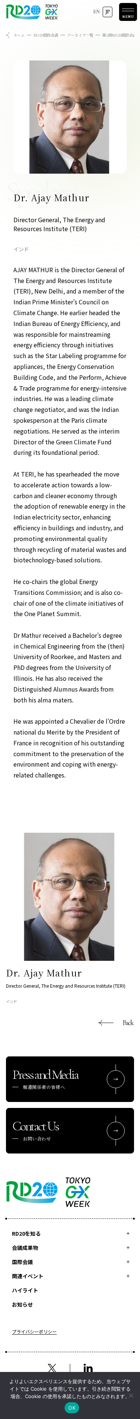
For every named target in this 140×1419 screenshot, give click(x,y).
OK (71, 1408)
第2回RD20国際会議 (119, 35)
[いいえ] (130, 1395)
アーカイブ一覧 (80, 35)
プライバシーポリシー (34, 1332)
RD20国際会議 (46, 35)
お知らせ (22, 1304)
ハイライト (25, 1290)
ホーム (19, 35)
